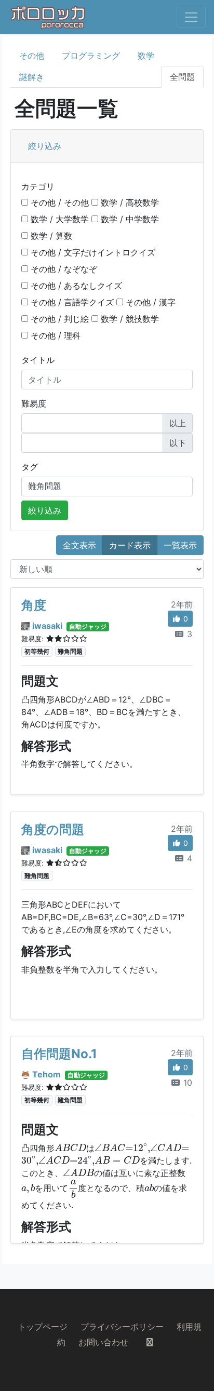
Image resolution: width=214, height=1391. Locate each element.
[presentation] (70, 1147)
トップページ (43, 1326)
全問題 (182, 77)
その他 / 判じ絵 (58, 319)
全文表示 (79, 545)
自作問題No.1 (59, 1053)
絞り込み (44, 146)
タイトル (38, 360)
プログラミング (91, 55)
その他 (31, 55)
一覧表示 (180, 545)
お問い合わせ (103, 1342)
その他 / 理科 (54, 335)
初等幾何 (36, 651)
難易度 (33, 403)
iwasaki (47, 625)
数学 (146, 55)
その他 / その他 (58, 202)
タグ (29, 467)
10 (186, 1082)
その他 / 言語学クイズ (71, 302)
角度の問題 (52, 829)
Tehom (46, 1074)
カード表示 (130, 545)
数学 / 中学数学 (128, 219)
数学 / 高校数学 (128, 202)
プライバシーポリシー (122, 1326)
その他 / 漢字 (149, 302)
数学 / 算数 (50, 236)
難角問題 (70, 651)
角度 (33, 605)
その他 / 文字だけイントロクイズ (91, 252)
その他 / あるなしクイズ (75, 285)
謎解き (31, 77)
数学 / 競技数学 (128, 319)
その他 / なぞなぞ (62, 269)
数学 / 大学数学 (58, 219)
